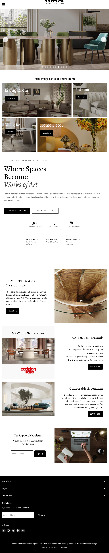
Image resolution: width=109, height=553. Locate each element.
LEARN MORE (95, 366)
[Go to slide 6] (55, 67)
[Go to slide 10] (66, 67)
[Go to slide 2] (45, 67)
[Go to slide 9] (63, 67)
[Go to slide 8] (61, 67)
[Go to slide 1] (42, 67)
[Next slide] (103, 39)
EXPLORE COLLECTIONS (17, 211)
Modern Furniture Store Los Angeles (24, 543)
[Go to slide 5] (53, 67)
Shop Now (13, 311)
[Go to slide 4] (50, 67)
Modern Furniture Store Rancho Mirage (83, 543)
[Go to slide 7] (58, 67)
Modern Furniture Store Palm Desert (53, 543)
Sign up (40, 453)
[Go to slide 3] (48, 67)
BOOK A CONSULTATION (45, 211)
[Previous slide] (5, 39)
